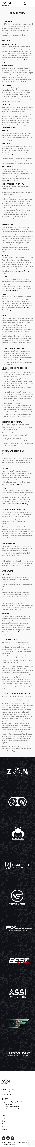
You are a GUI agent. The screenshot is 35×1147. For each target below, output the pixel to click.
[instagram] (8, 1138)
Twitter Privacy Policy (12, 290)
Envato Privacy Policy (16, 484)
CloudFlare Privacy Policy (15, 360)
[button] (32, 3)
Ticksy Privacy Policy (8, 127)
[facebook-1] (12, 1138)
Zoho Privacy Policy (18, 155)
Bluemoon (14, 1144)
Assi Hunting (6, 1142)
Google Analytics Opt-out (10, 180)
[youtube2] (3, 1138)
